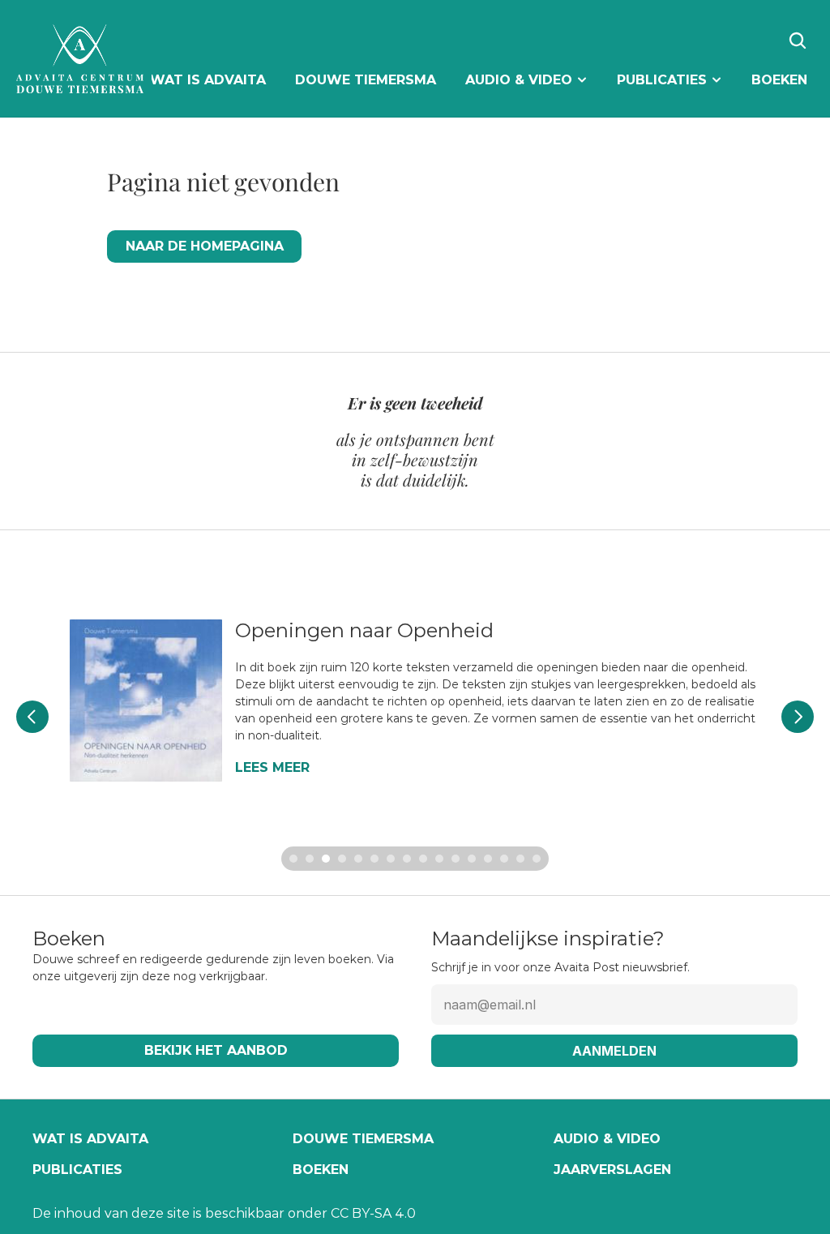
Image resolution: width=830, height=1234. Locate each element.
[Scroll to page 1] (291, 858)
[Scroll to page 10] (439, 858)
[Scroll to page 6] (374, 858)
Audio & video (607, 1138)
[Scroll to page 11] (455, 858)
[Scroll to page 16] (538, 858)
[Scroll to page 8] (407, 858)
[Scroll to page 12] (472, 858)
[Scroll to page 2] (310, 858)
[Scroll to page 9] (423, 858)
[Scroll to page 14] (504, 858)
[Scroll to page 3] (326, 858)
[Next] (797, 717)
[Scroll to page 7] (391, 858)
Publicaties (77, 1169)
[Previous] (32, 717)
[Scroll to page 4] (342, 858)
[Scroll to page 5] (358, 858)
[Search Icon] (797, 40)
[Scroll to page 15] (520, 858)
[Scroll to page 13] (488, 858)
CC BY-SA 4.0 (373, 1213)
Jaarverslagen (612, 1169)
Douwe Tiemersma (363, 1138)
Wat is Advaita (90, 1138)
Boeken (321, 1169)
